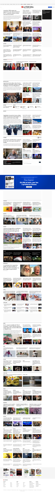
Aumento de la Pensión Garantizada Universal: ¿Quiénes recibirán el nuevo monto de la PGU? (21, 304)
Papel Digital (28, 4)
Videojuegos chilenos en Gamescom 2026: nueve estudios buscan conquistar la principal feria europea (27, 203)
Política (3, 4)
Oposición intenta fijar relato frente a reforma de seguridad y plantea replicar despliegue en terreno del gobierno (12, 84)
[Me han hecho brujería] (27, 368)
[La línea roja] (36, 107)
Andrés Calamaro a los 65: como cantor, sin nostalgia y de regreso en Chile (27, 279)
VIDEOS (5, 251)
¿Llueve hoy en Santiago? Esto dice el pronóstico (27, 445)
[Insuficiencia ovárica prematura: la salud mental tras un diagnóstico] (35, 353)
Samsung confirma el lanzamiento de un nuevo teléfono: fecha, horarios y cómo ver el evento (37, 203)
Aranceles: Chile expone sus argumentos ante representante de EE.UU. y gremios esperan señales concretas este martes (11, 12)
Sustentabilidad (5, 390)
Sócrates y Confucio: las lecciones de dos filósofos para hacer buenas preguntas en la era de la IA (27, 141)
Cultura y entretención (16, 448)
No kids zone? (31, 106)
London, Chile (25, 374)
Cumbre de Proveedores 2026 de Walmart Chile (26, 418)
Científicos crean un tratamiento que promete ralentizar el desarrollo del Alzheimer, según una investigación (9, 292)
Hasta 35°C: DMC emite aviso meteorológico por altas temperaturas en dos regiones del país (37, 46)
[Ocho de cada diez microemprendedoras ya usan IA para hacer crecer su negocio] (17, 397)
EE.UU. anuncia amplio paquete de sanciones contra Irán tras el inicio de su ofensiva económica (7, 46)
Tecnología (11, 4)
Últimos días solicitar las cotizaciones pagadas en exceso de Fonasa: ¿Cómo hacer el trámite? (8, 216)
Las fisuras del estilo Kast (7, 61)
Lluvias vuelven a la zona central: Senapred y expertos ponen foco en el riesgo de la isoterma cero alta (27, 34)
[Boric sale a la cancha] (35, 66)
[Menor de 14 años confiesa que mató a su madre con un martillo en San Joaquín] (7, 39)
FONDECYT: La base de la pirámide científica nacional (27, 150)
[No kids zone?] (28, 107)
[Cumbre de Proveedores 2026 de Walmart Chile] (27, 423)
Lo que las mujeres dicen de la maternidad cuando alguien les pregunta (8, 349)
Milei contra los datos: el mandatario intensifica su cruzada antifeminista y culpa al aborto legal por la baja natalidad (27, 336)
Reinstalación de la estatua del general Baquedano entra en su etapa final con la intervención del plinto (37, 11)
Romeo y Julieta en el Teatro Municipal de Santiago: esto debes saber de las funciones (12, 375)
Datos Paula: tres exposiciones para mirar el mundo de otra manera (22, 348)
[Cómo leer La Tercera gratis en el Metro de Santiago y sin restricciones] (35, 221)
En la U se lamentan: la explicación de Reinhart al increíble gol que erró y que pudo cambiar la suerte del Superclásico (27, 240)
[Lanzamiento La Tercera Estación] (37, 423)
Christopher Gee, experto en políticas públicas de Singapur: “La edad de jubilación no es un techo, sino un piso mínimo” (9, 405)
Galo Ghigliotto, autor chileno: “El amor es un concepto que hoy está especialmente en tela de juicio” (36, 362)
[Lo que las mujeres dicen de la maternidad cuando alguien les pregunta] (9, 353)
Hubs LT (4, 388)
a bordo (34, 149)
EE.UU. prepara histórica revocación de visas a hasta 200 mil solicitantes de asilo (27, 326)
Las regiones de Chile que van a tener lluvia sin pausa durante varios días (34, 304)
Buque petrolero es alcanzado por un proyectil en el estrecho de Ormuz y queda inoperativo (27, 50)
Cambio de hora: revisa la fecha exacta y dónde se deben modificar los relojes (22, 216)
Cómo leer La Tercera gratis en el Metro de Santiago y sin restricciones (35, 215)
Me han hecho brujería (26, 361)
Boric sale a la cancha (32, 61)
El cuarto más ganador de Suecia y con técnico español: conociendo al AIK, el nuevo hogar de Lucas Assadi (37, 229)
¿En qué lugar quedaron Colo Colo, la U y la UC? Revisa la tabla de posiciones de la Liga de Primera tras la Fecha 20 (37, 431)
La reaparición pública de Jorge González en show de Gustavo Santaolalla (8, 253)
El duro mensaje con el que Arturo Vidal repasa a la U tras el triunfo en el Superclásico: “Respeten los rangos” (27, 229)
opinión (24, 149)
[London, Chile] (32, 381)
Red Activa (34, 390)
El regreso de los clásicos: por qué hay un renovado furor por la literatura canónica (17, 362)
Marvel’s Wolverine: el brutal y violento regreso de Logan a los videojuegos (7, 450)
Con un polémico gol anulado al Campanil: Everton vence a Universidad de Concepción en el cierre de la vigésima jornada (36, 441)
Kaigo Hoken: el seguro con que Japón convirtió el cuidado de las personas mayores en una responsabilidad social (35, 405)
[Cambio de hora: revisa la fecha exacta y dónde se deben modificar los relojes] (22, 221)
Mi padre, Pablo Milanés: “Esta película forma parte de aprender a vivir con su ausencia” (37, 279)
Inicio (1, 4)
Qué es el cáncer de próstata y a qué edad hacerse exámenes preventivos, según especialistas (35, 292)
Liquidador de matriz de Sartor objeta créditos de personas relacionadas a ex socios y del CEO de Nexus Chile (37, 55)
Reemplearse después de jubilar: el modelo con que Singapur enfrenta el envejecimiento (22, 405)
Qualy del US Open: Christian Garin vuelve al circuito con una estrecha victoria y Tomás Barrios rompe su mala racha (37, 240)
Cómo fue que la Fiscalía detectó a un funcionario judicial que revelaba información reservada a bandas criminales (36, 85)
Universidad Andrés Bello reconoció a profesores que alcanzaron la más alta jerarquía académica (7, 419)
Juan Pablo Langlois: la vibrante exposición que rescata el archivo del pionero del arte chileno (17, 465)
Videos (19, 4)
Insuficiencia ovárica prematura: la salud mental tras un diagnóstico (35, 348)
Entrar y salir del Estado (17, 106)
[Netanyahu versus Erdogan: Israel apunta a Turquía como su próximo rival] (37, 330)
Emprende (14, 390)
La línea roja (38, 106)
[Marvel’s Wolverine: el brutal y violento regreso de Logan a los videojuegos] (7, 455)
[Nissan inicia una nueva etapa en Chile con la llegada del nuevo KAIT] (17, 423)
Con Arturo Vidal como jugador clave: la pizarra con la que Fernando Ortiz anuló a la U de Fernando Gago (37, 34)
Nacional (6, 4)
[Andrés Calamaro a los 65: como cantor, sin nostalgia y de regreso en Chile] (27, 285)
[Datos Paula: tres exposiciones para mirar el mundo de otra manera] (22, 353)
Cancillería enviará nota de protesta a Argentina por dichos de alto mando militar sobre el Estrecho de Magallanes (27, 23)
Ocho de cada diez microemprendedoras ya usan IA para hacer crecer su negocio (17, 392)
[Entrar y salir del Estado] (14, 107)
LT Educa (32, 4)
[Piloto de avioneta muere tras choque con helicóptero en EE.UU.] (36, 258)
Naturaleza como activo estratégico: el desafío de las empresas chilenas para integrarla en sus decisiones (7, 393)
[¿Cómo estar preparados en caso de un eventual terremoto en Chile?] (17, 258)
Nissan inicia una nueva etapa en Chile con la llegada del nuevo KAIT (17, 419)
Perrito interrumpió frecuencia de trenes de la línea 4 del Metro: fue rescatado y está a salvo (27, 254)
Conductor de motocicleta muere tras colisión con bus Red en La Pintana (27, 45)
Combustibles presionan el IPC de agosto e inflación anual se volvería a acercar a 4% (17, 55)
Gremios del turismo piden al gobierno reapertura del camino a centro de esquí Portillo (37, 116)
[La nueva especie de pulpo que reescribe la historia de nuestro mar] (37, 145)
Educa (23, 390)
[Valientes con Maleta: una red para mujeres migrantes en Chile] (37, 455)
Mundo (17, 4)
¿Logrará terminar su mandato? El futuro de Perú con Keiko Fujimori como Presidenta (37, 151)
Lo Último (22, 4)
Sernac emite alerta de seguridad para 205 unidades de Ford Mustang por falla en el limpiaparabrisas (17, 50)
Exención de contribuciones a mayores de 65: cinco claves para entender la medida (12, 141)
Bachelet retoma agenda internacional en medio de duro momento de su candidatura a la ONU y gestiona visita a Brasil (36, 23)
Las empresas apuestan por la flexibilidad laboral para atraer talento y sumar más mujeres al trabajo (37, 392)
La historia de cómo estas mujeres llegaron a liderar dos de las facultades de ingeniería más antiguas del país (27, 393)
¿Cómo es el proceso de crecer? (23, 107)
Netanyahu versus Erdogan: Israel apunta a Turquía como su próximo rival (37, 326)
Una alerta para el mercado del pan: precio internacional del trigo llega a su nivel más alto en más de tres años (37, 126)
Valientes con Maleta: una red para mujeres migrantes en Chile (37, 450)
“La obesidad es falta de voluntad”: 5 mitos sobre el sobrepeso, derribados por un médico (22, 292)
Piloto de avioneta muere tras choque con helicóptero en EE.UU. (36, 253)
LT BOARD (4, 137)
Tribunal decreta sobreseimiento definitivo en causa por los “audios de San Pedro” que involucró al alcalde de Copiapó (34, 311)
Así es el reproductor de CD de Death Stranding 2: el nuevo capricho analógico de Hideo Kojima (7, 203)
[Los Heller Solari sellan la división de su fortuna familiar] (22, 66)
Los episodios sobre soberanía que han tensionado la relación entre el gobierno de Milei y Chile (17, 34)
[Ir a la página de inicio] (27, 7)
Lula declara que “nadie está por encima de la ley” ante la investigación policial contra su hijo (37, 335)
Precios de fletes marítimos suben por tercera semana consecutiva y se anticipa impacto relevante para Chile (27, 55)
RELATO (24, 360)
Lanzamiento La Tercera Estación (37, 418)
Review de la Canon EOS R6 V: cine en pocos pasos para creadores (7, 464)
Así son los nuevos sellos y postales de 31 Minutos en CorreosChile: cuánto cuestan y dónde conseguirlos (17, 280)
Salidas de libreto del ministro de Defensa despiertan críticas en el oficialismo (26, 95)
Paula (33, 448)
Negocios (8, 4)
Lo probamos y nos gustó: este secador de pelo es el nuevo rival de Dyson (37, 460)
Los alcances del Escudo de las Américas (7, 107)
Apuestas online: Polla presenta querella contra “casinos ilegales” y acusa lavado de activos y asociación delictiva (27, 127)
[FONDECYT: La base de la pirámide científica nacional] (27, 156)
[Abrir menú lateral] (1, 7)
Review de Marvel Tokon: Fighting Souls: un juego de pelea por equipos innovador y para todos (7, 460)
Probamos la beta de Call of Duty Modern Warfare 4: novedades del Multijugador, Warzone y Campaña (17, 204)
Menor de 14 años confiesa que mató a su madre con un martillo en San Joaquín (7, 34)
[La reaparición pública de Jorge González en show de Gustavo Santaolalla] (8, 258)
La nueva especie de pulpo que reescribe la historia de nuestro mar (37, 140)
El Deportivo (14, 4)
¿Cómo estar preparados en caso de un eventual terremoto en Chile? (17, 253)
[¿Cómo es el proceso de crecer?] (21, 107)
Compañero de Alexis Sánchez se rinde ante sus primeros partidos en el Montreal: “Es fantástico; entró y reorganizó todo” (8, 311)
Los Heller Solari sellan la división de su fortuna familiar (22, 62)
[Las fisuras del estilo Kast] (9, 66)
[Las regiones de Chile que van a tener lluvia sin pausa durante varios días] (40, 304)
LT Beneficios (24, 4)
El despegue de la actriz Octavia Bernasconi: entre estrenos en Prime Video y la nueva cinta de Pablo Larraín (7, 280)
